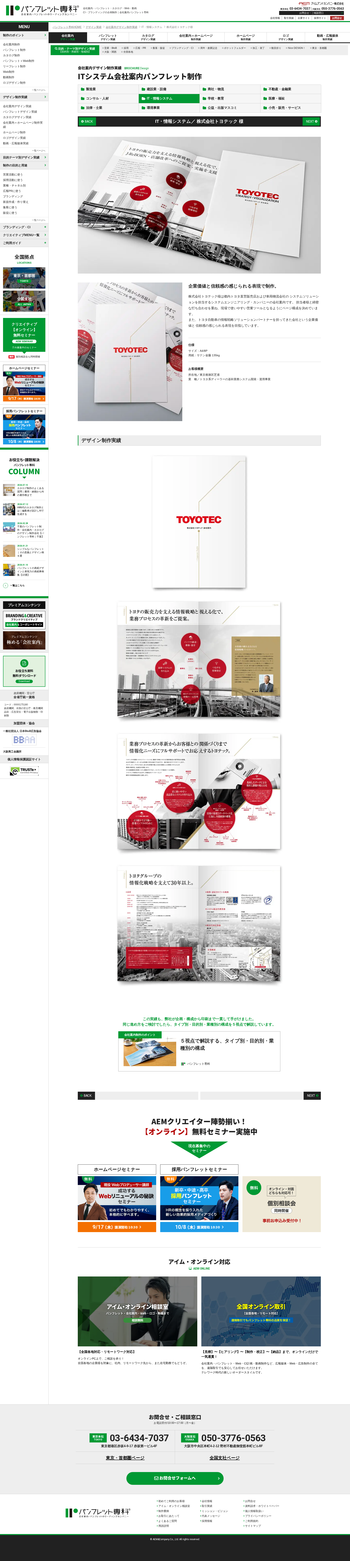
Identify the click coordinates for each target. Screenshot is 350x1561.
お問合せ (337, 18)
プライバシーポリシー (258, 1515)
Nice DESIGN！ (296, 48)
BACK (89, 121)
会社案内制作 (11, 44)
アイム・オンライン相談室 (174, 1506)
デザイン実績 (93, 27)
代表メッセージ (211, 1515)
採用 (126, 48)
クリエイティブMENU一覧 (21, 235)
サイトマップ (253, 1525)
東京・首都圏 (319, 48)
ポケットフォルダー (235, 48)
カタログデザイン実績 (17, 117)
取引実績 (289, 18)
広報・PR (140, 48)
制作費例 (163, 1511)
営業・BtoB (110, 48)
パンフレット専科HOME (67, 27)
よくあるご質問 (167, 1520)
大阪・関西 (110, 51)
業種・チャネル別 (14, 185)
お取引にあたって (168, 1515)
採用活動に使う (13, 180)
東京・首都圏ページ (125, 1457)
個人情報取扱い (254, 1511)
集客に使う (10, 207)
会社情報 (275, 18)
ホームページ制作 (14, 132)
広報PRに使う (12, 191)
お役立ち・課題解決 (24, 466)
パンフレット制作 (14, 49)
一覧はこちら (17, 585)
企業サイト (304, 18)
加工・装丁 (259, 48)
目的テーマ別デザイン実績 (21, 157)
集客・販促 (159, 48)
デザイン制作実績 (15, 97)
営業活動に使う (13, 174)
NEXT (310, 121)
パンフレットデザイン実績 (20, 111)
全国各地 (128, 51)
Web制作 (9, 71)
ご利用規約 (251, 1520)
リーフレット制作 (14, 66)
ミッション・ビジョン (215, 1511)
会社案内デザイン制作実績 (121, 27)
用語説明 (163, 1525)
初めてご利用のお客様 (171, 1501)
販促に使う (10, 212)
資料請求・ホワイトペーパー (262, 1506)
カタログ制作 (11, 55)
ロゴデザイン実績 (14, 137)
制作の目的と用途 (15, 165)
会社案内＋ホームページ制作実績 (23, 124)
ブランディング (13, 196)
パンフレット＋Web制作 (18, 60)
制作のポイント (13, 35)
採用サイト (320, 18)
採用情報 (207, 1520)
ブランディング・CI (182, 48)
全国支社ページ (225, 1457)
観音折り (276, 48)
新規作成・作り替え (16, 201)
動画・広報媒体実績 (16, 143)
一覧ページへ (38, 90)
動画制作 (8, 77)
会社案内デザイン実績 (17, 106)
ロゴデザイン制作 (14, 82)
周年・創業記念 (208, 48)
